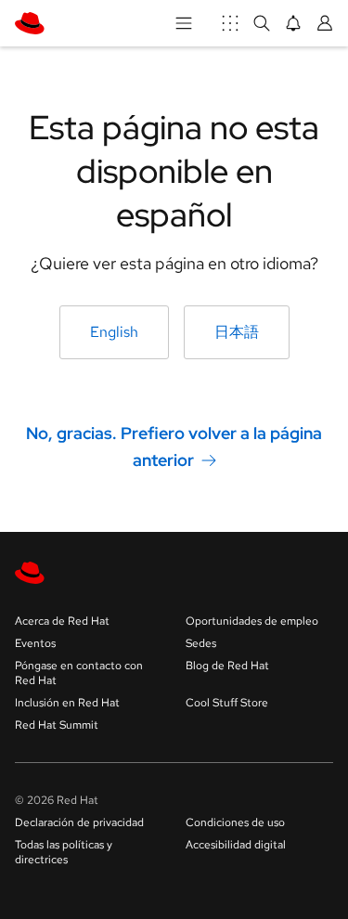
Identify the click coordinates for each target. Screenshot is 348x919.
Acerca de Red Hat (62, 621)
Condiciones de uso (235, 822)
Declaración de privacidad (79, 822)
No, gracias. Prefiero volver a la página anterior (174, 446)
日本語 (236, 332)
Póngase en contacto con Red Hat (79, 673)
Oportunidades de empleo (252, 621)
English (114, 332)
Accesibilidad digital (236, 844)
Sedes (201, 643)
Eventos (35, 643)
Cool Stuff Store (227, 702)
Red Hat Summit (56, 725)
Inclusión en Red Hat (67, 702)
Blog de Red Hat (227, 665)
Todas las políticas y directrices (63, 852)
